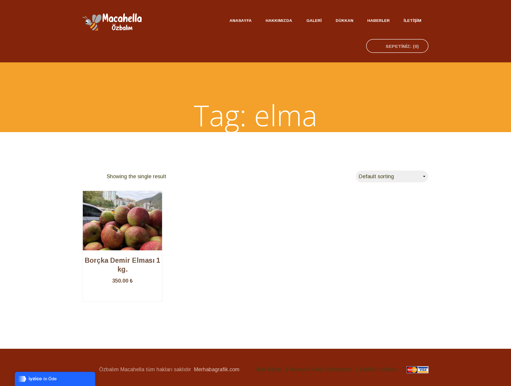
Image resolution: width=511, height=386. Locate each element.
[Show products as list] (98, 176)
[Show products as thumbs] (86, 176)
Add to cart (122, 301)
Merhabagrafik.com (217, 369)
